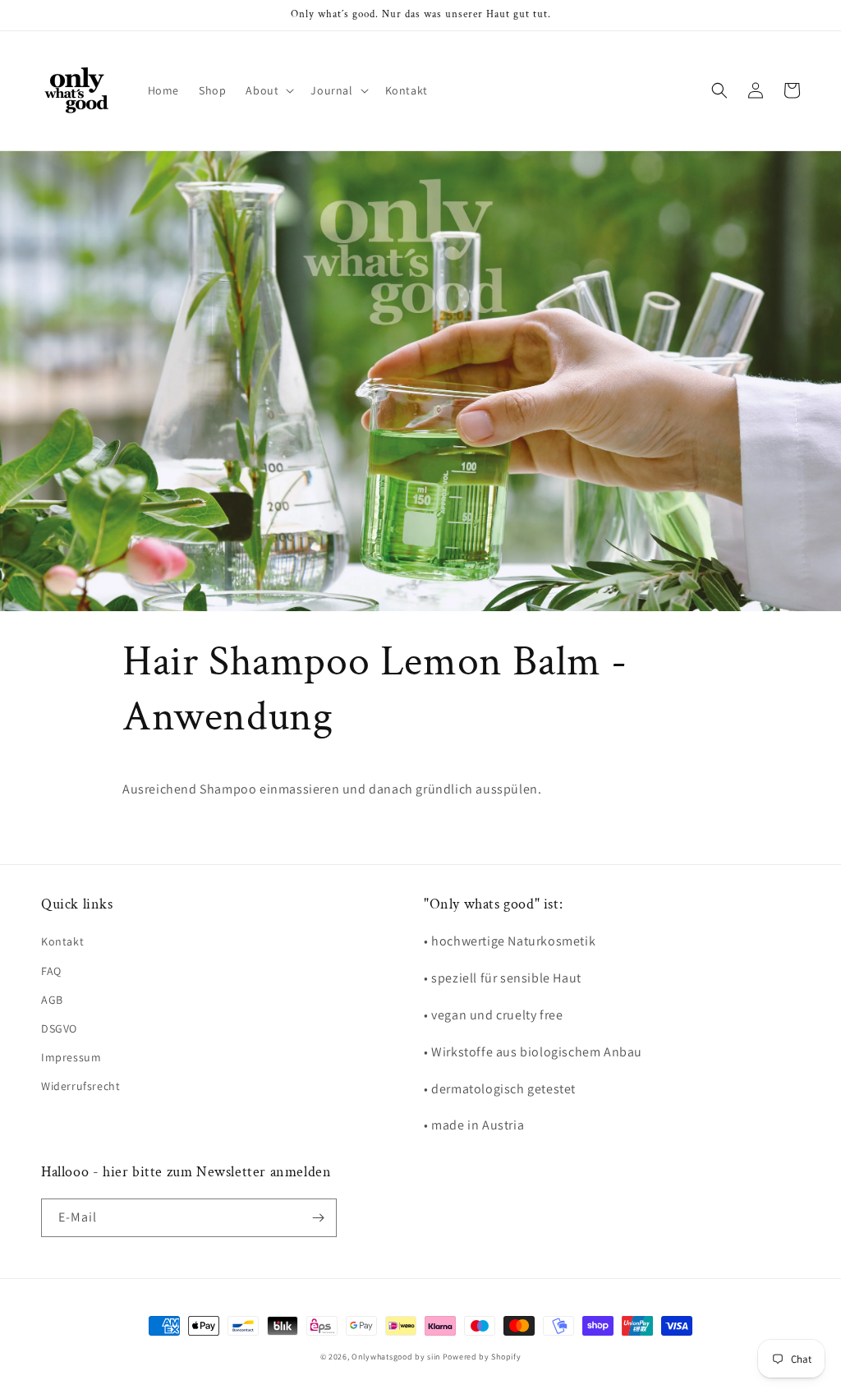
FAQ (51, 971)
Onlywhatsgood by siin (396, 1356)
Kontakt (62, 941)
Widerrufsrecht (80, 1086)
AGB (52, 999)
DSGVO (59, 1028)
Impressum (71, 1057)
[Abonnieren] (318, 1217)
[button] (268, 90)
